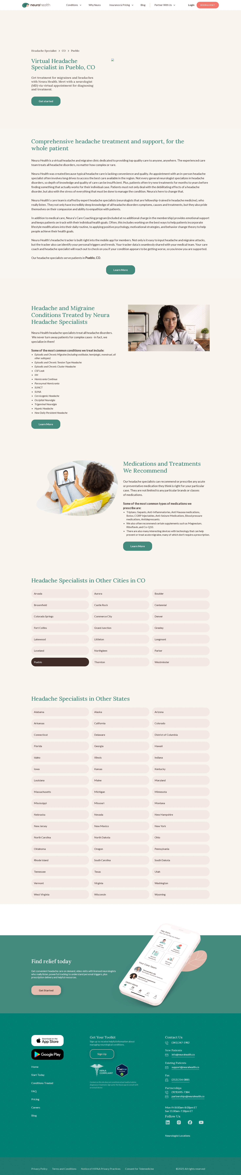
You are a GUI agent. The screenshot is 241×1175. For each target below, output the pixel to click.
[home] (36, 5)
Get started (46, 101)
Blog (143, 5)
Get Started (46, 990)
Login (191, 5)
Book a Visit (208, 5)
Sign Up (102, 1053)
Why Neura (94, 5)
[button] (73, 5)
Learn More (120, 269)
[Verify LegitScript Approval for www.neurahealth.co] (122, 1070)
